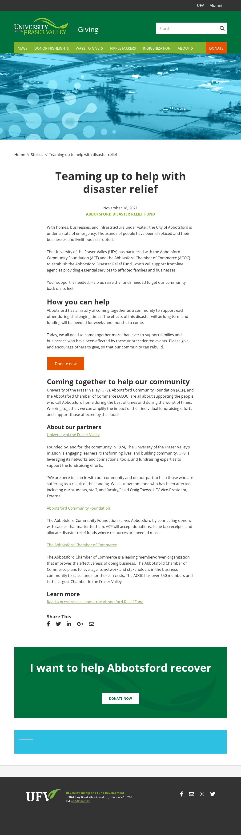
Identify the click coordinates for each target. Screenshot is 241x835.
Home (19, 154)
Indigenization (157, 48)
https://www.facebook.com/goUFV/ (181, 795)
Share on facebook (48, 625)
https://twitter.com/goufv (212, 795)
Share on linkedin (69, 625)
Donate (216, 48)
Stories (37, 154)
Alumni (216, 5)
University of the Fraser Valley (73, 434)
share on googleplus (80, 625)
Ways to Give (87, 48)
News (22, 48)
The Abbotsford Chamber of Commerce (82, 544)
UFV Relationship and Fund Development (95, 793)
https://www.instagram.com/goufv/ (202, 795)
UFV (200, 5)
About (184, 48)
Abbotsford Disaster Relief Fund (120, 214)
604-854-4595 (80, 801)
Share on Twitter (58, 625)
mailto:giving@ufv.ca (191, 795)
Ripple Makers (123, 48)
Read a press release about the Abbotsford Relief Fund (95, 601)
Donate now (65, 363)
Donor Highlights (51, 48)
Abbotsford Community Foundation (78, 508)
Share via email (91, 625)
